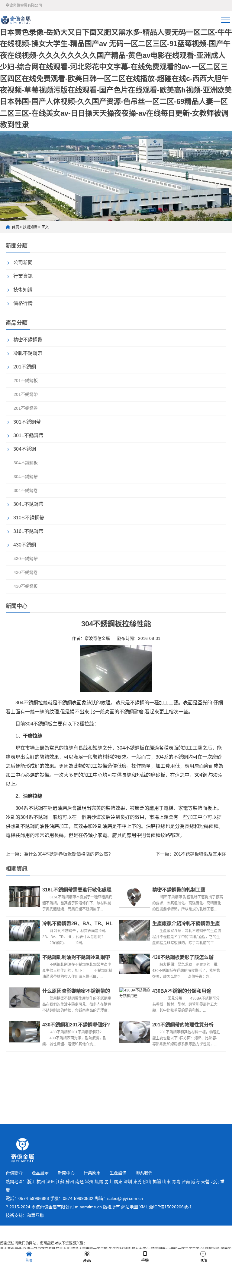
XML (143, 1206)
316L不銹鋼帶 (28, 531)
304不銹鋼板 (26, 462)
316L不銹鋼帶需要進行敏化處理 (76, 889)
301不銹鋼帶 (27, 421)
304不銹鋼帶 (26, 476)
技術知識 (30, 227)
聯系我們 (144, 1172)
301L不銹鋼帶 (28, 435)
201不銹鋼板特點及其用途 (200, 853)
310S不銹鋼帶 (28, 517)
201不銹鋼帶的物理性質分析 (183, 1024)
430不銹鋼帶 (26, 558)
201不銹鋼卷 (26, 408)
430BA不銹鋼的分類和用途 (181, 991)
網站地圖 (129, 1206)
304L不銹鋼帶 (28, 504)
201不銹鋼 (24, 366)
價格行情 (23, 303)
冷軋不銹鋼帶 (27, 353)
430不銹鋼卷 (26, 572)
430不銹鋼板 (26, 586)
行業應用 (92, 1172)
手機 (145, 1260)
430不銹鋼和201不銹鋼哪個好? (76, 1024)
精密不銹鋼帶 (27, 339)
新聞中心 (66, 1172)
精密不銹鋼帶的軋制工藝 (178, 889)
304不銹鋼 (24, 449)
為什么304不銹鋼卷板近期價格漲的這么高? (67, 853)
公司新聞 (23, 262)
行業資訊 (23, 276)
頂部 (203, 1260)
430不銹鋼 (24, 544)
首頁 (15, 227)
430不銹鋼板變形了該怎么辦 (183, 957)
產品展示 (40, 1172)
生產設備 (118, 1172)
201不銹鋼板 (26, 380)
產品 (87, 1260)
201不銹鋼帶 (26, 394)
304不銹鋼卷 (26, 490)
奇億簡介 (14, 1172)
